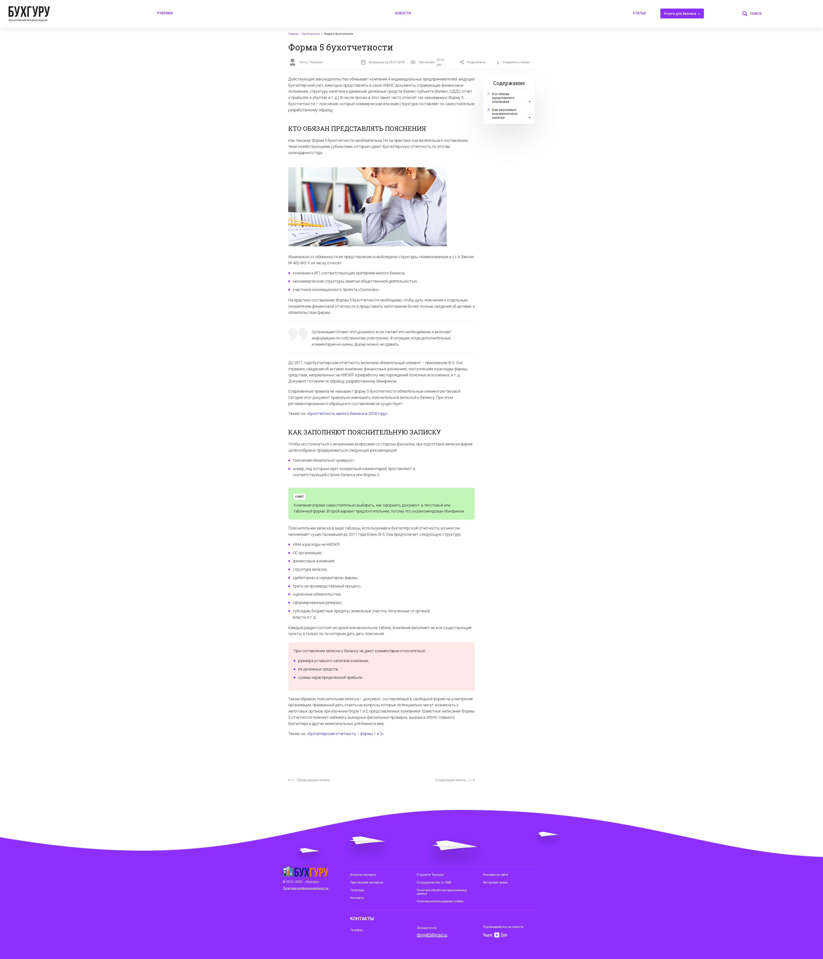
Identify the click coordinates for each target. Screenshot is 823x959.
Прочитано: (431, 62)
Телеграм (357, 890)
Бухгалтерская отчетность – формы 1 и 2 (345, 733)
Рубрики (165, 13)
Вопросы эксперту (363, 874)
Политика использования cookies (440, 901)
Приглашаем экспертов (366, 882)
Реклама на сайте (495, 874)
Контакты (357, 898)
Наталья (316, 62)
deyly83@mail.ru (432, 935)
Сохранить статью (516, 62)
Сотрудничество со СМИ (434, 882)
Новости (403, 13)
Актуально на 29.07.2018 (386, 62)
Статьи (639, 13)
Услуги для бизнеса (680, 14)
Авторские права (495, 882)
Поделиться (476, 62)
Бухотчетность (321, 413)
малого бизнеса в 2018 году (360, 413)
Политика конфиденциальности (305, 888)
